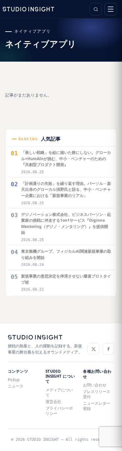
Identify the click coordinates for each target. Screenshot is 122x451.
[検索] (95, 9)
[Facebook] (108, 349)
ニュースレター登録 (96, 406)
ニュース (15, 385)
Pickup (14, 379)
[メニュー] (110, 9)
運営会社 (53, 401)
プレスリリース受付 (96, 394)
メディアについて (59, 392)
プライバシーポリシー (59, 411)
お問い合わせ (94, 385)
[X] (93, 349)
